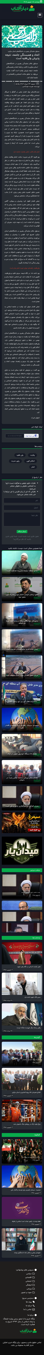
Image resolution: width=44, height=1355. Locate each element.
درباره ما (29, 1305)
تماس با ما (27, 1309)
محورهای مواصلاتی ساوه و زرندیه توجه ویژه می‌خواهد (22, 622)
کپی (30, 436)
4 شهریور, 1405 (36, 1062)
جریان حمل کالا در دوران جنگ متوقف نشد (22, 675)
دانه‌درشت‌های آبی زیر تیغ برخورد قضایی (22, 701)
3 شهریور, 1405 (8, 1095)
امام (33, 466)
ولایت (32, 455)
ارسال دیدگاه (22, 531)
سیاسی (29, 1273)
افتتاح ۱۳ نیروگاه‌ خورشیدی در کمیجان (31, 1060)
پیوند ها (29, 1302)
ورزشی (29, 1288)
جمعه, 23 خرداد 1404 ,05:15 (25, 84)
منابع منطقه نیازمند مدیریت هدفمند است (22, 570)
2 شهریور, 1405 (8, 970)
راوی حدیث (15, 461)
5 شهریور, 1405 (36, 895)
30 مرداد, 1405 (8, 1000)
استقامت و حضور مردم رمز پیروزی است (31, 1157)
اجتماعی (29, 1281)
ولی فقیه (20, 455)
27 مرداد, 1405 (8, 1031)
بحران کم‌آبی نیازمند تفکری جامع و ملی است (22, 806)
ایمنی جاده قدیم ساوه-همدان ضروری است (22, 649)
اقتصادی (28, 1277)
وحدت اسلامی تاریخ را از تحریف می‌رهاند (30, 892)
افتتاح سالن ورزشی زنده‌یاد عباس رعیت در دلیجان (22, 779)
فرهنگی (29, 1285)
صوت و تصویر (26, 1292)
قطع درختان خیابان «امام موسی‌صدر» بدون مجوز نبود (22, 595)
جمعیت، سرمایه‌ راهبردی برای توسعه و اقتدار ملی (22, 726)
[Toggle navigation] (39, 15)
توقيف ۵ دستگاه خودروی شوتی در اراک (22, 753)
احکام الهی (31, 461)
